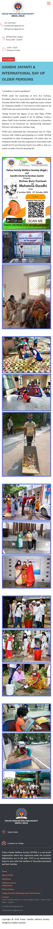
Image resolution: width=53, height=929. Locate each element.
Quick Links (13, 832)
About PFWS (7, 875)
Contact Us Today (16, 843)
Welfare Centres (9, 883)
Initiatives (6, 879)
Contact (5, 897)
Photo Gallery (8, 889)
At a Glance (8, 59)
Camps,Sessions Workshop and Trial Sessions (21, 893)
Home (4, 871)
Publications (7, 885)
